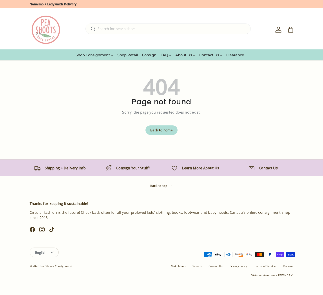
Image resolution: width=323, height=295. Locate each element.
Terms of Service (265, 266)
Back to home (161, 130)
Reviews (288, 266)
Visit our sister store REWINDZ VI (272, 275)
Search (196, 266)
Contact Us (216, 266)
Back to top (159, 186)
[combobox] (168, 29)
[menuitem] (94, 54)
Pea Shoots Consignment (56, 266)
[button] (291, 29)
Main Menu (178, 266)
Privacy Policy (238, 266)
